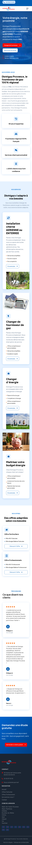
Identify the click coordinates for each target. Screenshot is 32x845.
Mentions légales (8, 842)
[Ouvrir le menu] (27, 9)
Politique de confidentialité (21, 842)
